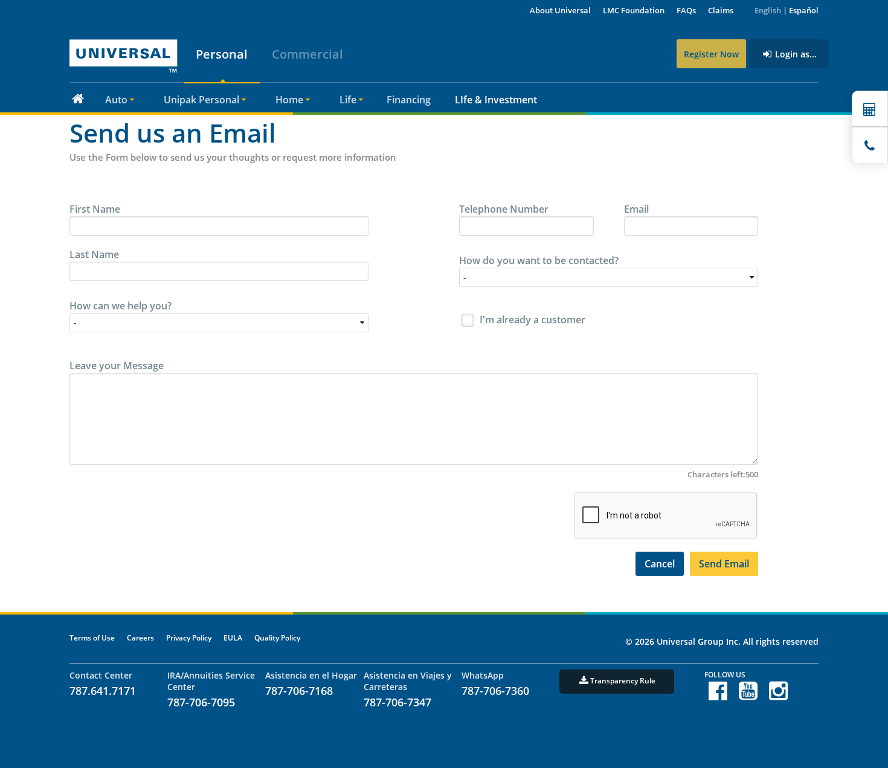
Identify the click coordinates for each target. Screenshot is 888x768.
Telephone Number (504, 209)
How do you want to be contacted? (539, 260)
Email (636, 209)
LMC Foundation (633, 10)
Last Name (94, 254)
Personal (222, 54)
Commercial (307, 54)
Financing (409, 99)
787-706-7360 (495, 690)
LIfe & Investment (496, 99)
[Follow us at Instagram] (778, 696)
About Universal (560, 10)
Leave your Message (116, 365)
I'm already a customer (532, 319)
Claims (720, 10)
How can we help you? (120, 305)
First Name (94, 209)
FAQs (686, 10)
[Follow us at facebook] (718, 696)
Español (804, 10)
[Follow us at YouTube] (748, 696)
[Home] (77, 98)
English (767, 10)
